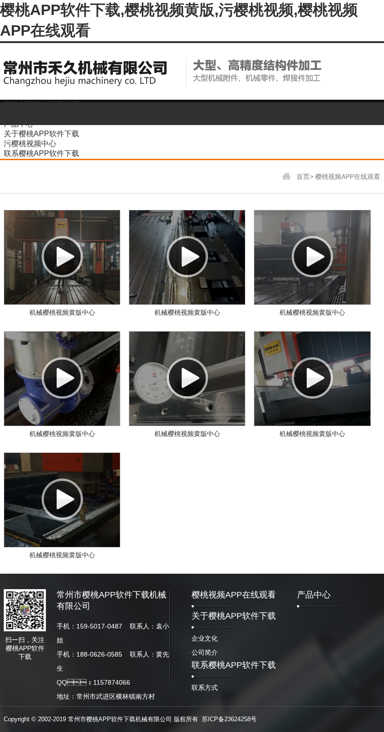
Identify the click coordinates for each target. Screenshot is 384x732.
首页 (302, 176)
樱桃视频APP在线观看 (347, 176)
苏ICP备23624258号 (229, 719)
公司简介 (205, 652)
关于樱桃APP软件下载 (234, 616)
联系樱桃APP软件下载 (234, 665)
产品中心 (314, 594)
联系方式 (205, 687)
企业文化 (205, 638)
